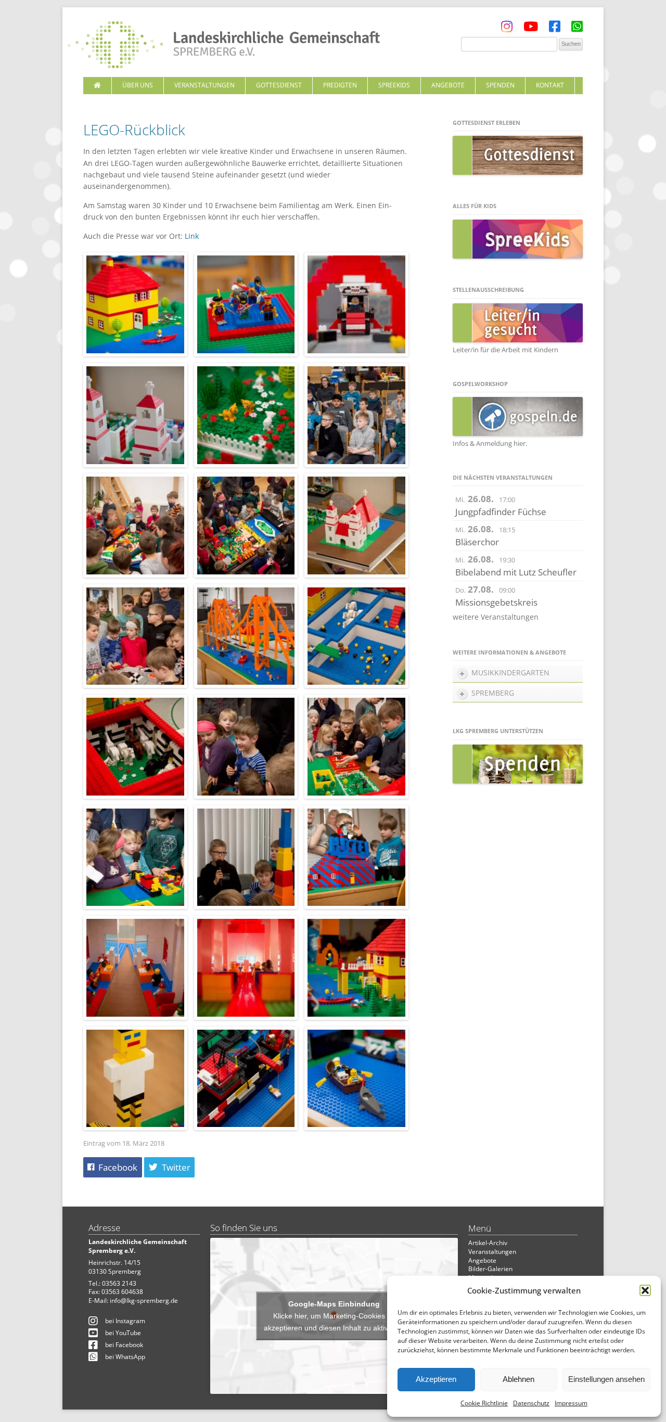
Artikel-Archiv (487, 1242)
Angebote (448, 85)
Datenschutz (531, 1403)
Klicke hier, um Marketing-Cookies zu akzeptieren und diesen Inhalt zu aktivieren (334, 1322)
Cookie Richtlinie (484, 1403)
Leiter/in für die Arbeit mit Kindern (505, 349)
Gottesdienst (279, 85)
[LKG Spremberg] (224, 45)
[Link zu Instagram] (507, 29)
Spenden (500, 85)
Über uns (137, 85)
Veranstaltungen (204, 85)
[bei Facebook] (554, 29)
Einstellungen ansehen (606, 1379)
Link (192, 236)
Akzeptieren (436, 1379)
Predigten (340, 85)
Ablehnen (518, 1379)
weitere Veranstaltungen (496, 617)
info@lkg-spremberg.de (144, 1300)
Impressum (571, 1403)
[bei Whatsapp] (577, 29)
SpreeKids (394, 85)
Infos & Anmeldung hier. (490, 443)
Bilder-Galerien (490, 1268)
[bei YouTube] (530, 29)
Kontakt (550, 85)
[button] (645, 1290)
